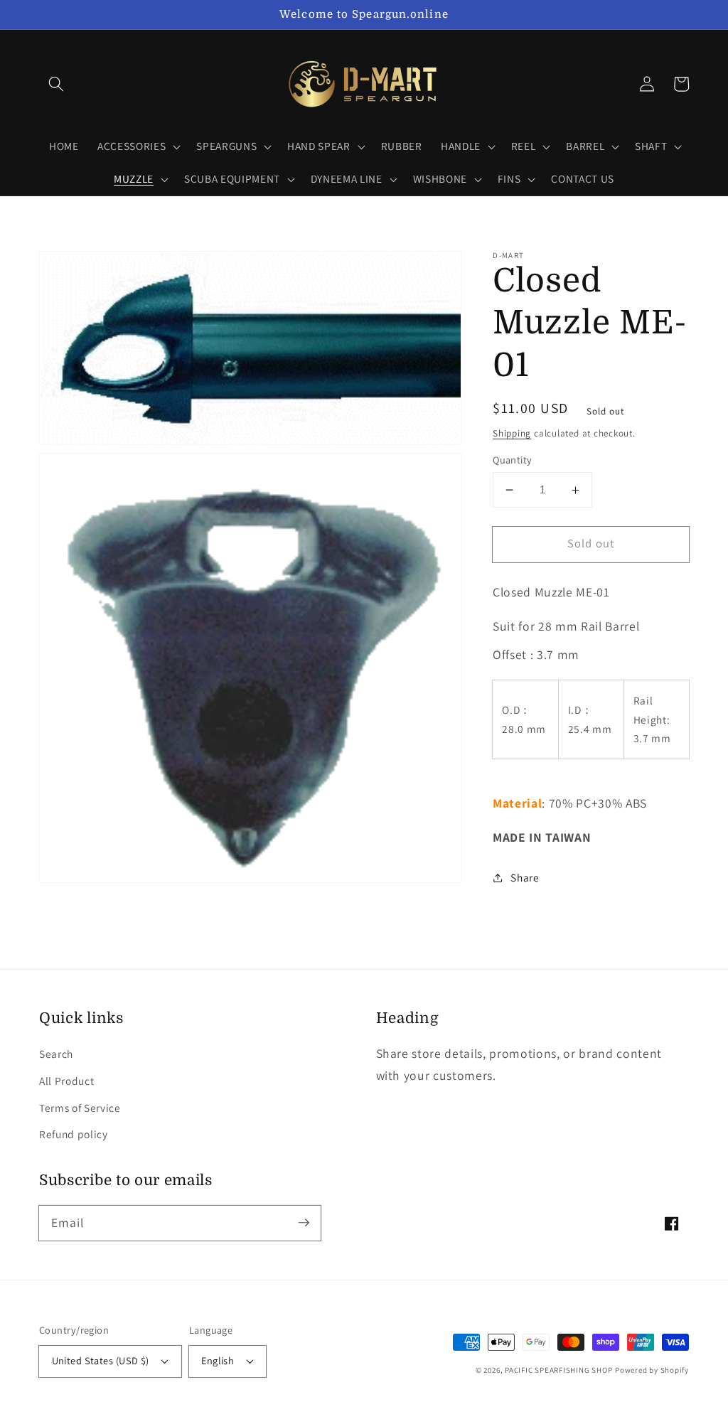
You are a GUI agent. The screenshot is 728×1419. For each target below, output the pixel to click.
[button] (56, 84)
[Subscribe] (304, 1223)
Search (56, 1053)
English (217, 1360)
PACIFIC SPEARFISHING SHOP (558, 1370)
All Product (66, 1080)
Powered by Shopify (652, 1370)
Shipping (512, 433)
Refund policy (73, 1134)
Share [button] (524, 877)
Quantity (512, 459)
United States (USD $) (100, 1360)
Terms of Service (80, 1108)
